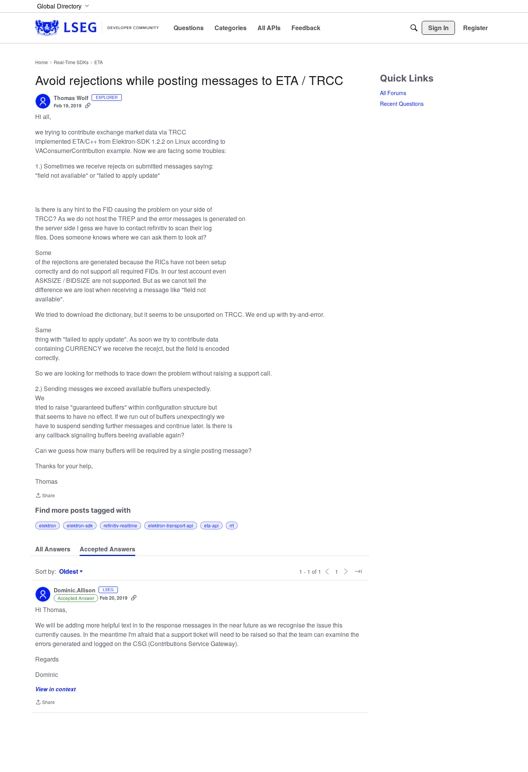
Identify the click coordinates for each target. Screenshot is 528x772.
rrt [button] (232, 525)
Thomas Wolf (71, 98)
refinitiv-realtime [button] (120, 525)
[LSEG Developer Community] (97, 28)
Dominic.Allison (74, 590)
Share (45, 496)
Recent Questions (402, 103)
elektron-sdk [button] (80, 525)
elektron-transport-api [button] (170, 525)
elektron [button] (47, 525)
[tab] (53, 549)
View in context (55, 689)
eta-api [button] (211, 525)
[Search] (414, 28)
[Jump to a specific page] (358, 571)
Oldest (69, 571)
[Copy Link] (87, 105)
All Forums (393, 93)
